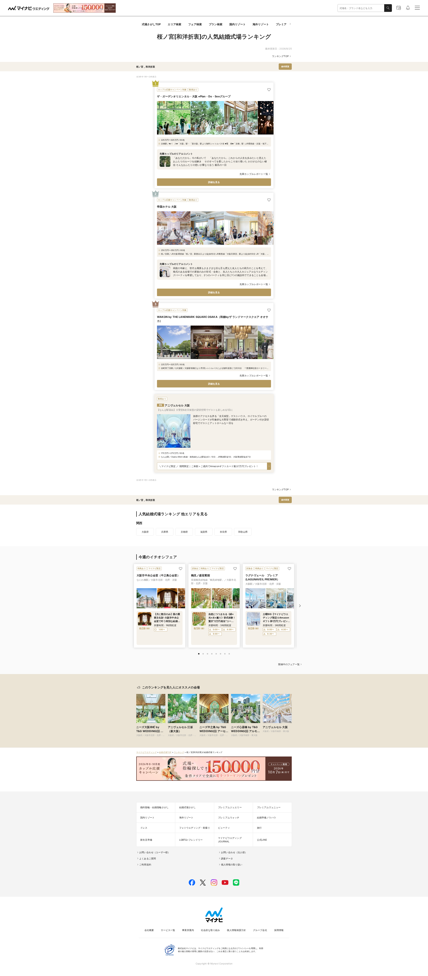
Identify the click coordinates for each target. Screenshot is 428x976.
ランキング (179, 752)
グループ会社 (260, 930)
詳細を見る (214, 182)
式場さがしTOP (151, 24)
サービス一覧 (168, 930)
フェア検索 (195, 24)
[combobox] (361, 8)
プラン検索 (215, 24)
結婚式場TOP (165, 752)
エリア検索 (174, 24)
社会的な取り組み (210, 930)
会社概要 (149, 930)
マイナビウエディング (146, 752)
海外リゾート (261, 24)
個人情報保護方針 (236, 930)
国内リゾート (237, 24)
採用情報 (279, 930)
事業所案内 (188, 930)
